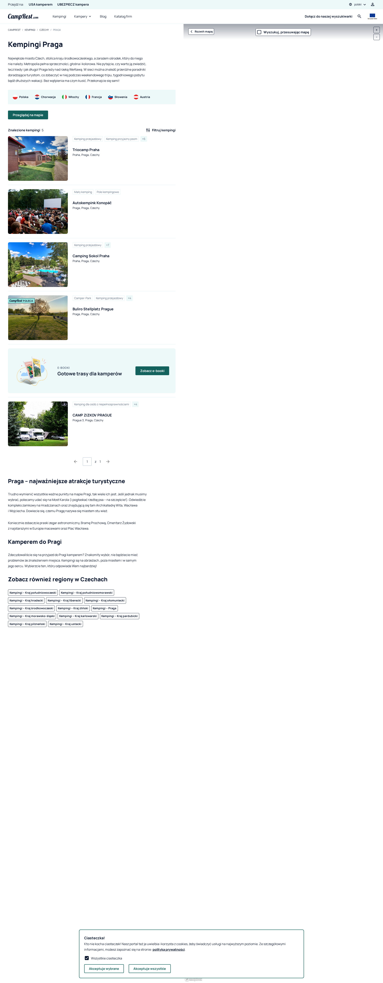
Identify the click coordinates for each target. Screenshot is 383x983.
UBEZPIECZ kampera (73, 4)
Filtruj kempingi (164, 130)
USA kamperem (40, 4)
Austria (145, 97)
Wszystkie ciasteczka (106, 958)
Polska (23, 97)
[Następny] (108, 461)
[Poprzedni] (75, 461)
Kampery (80, 16)
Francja (97, 97)
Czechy (44, 30)
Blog (103, 16)
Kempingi (59, 16)
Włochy (73, 97)
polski (357, 4)
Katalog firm (123, 16)
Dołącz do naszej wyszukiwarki (328, 16)
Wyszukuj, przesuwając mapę (286, 32)
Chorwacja (48, 97)
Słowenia (121, 97)
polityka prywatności (169, 949)
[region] (283, 503)
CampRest (14, 30)
